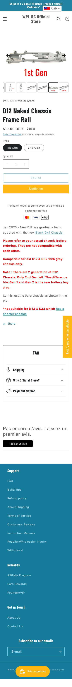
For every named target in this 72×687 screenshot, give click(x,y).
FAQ (10, 481)
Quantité (8, 156)
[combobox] (52, 8)
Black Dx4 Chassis (49, 232)
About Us (13, 617)
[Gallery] (36, 61)
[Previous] (8, 55)
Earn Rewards (17, 584)
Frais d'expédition (12, 134)
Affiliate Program (19, 575)
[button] (5, 19)
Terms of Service (19, 515)
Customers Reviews (21, 524)
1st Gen (12, 147)
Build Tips (14, 489)
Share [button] (11, 323)
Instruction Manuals (21, 533)
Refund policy (17, 498)
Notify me (36, 188)
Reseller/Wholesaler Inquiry (27, 541)
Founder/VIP (16, 592)
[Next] (63, 55)
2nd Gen (34, 147)
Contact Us (15, 626)
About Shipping (18, 507)
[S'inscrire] (60, 651)
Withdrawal (15, 550)
